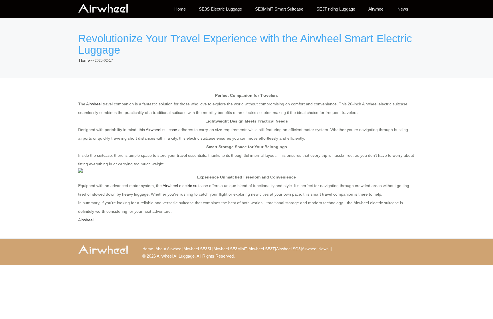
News (402, 9)
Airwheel (376, 9)
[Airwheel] (106, 8)
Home (180, 9)
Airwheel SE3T (261, 248)
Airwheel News (315, 248)
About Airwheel (168, 248)
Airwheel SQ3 (288, 248)
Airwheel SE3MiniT (230, 248)
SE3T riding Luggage (335, 9)
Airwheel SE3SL (197, 248)
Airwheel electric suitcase (185, 185)
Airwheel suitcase (161, 129)
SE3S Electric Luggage (220, 9)
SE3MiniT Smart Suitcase (279, 9)
